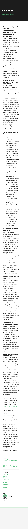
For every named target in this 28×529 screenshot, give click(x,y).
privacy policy (16, 521)
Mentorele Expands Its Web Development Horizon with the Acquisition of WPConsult (6, 481)
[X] (7, 466)
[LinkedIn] (11, 466)
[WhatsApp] (14, 466)
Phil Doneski (10, 496)
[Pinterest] (17, 466)
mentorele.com (8, 416)
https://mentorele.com (10, 406)
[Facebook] (4, 466)
